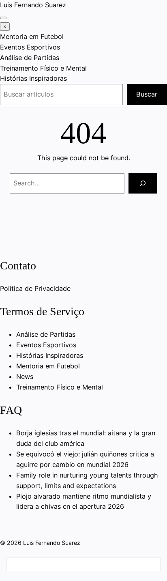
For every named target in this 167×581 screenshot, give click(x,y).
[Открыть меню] (3, 18)
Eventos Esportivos (30, 47)
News (24, 376)
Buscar (146, 94)
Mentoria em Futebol (32, 36)
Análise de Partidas (29, 58)
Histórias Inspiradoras (33, 78)
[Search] (142, 183)
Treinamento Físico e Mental (43, 68)
